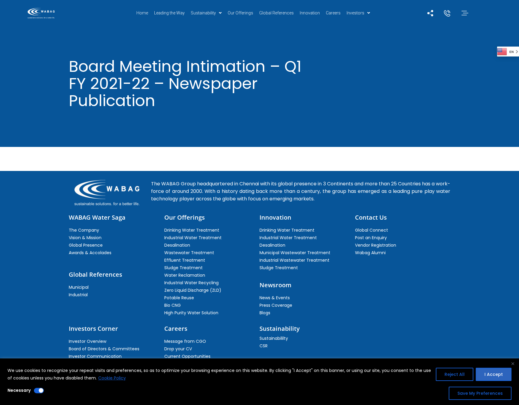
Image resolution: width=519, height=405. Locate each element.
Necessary (19, 390)
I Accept (493, 374)
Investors (355, 13)
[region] (259, 381)
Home (142, 13)
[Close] (512, 363)
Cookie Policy (112, 378)
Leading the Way (169, 13)
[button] (206, 13)
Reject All (455, 374)
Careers (333, 13)
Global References (276, 13)
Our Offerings (240, 13)
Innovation (310, 13)
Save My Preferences (480, 393)
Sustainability (203, 13)
